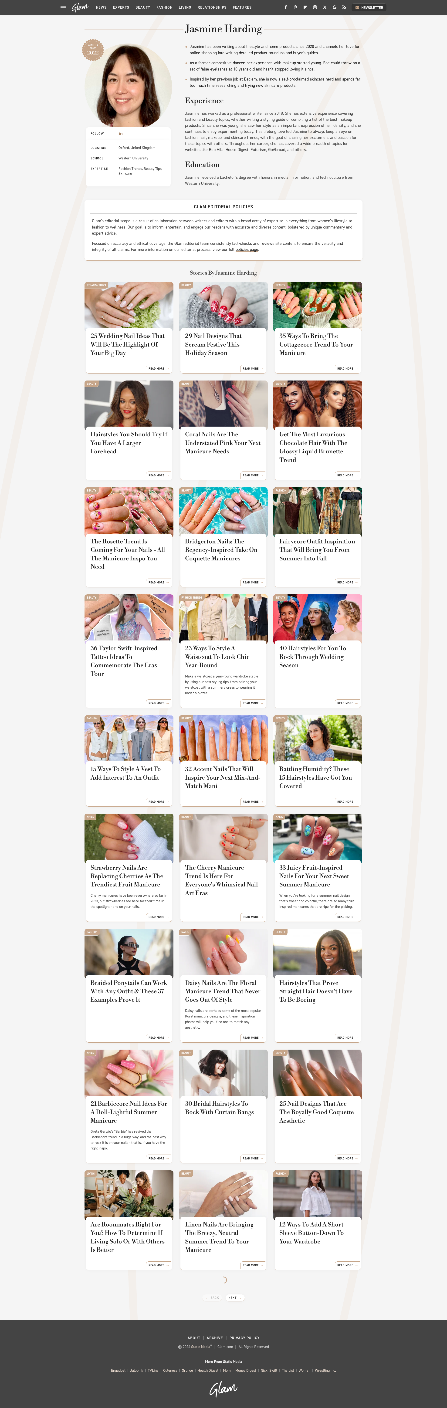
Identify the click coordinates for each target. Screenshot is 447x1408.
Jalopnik (136, 1370)
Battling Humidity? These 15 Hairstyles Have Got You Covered (315, 777)
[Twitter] (324, 8)
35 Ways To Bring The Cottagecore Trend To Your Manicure (316, 344)
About (194, 1337)
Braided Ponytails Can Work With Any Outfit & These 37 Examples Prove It (129, 991)
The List (288, 1370)
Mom (227, 1370)
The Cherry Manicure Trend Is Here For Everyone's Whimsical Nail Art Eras (221, 880)
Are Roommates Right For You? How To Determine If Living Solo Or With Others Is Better (128, 1237)
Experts (121, 7)
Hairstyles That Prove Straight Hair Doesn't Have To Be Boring (315, 991)
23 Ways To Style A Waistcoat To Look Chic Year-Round (217, 657)
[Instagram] (315, 8)
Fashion (164, 7)
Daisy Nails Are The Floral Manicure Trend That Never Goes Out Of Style (223, 991)
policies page (247, 249)
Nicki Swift (269, 1370)
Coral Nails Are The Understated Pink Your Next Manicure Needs (223, 443)
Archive (215, 1337)
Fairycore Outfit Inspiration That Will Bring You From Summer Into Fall (317, 550)
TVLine (153, 1370)
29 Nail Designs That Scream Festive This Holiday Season (213, 344)
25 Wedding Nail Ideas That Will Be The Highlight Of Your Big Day (128, 344)
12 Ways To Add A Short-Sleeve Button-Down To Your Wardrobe (312, 1233)
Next (232, 1298)
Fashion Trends (191, 598)
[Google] (334, 8)
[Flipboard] (305, 8)
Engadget (118, 1370)
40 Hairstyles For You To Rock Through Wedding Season (312, 657)
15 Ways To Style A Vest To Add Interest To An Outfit (126, 773)
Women (304, 1370)
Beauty (142, 7)
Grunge (187, 1370)
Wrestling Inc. (325, 1370)
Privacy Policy (245, 1337)
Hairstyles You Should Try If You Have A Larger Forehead (129, 443)
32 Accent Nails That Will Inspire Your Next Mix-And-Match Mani (223, 777)
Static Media (200, 1346)
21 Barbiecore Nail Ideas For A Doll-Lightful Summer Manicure (129, 1112)
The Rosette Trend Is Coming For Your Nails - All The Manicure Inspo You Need (128, 554)
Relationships (212, 7)
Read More (156, 369)
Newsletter (372, 7)
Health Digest (208, 1370)
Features (242, 7)
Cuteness (170, 1370)
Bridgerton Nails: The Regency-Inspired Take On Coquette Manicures (221, 550)
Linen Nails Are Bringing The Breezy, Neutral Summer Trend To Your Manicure (219, 1237)
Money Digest (245, 1370)
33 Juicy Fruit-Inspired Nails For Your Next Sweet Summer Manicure (314, 876)
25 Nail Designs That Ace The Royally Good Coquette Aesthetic (316, 1112)
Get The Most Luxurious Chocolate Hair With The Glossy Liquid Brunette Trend (313, 447)
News (101, 7)
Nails (90, 817)
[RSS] (344, 8)
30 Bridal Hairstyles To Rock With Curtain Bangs (219, 1108)
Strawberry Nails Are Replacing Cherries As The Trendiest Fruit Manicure (127, 876)
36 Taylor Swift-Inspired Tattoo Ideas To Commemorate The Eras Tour (124, 661)
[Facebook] (285, 8)
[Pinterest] (295, 8)
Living (185, 7)
